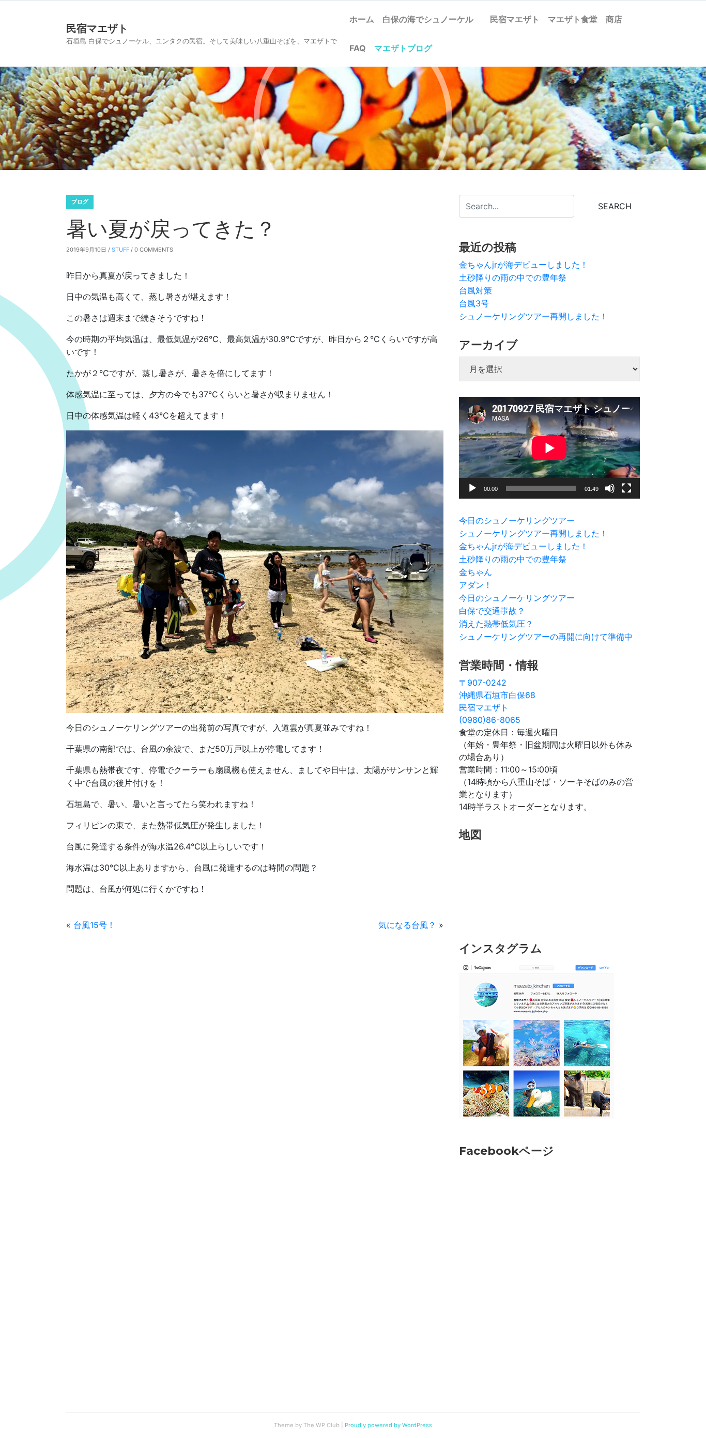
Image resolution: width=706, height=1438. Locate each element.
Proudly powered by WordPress (388, 1425)
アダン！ (475, 585)
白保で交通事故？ (492, 611)
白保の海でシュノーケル (432, 19)
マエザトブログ (403, 48)
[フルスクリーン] (626, 488)
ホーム (361, 19)
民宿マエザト (515, 19)
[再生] (472, 488)
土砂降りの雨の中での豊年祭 (512, 277)
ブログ (79, 201)
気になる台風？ (407, 925)
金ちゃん (475, 572)
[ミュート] (610, 488)
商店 (614, 19)
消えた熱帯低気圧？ (496, 624)
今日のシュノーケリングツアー (517, 520)
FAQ (357, 48)
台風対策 (475, 290)
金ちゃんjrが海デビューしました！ (523, 264)
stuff (120, 249)
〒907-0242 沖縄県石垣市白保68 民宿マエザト (497, 695)
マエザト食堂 (572, 19)
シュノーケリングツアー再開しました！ (533, 316)
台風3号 (474, 303)
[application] (549, 448)
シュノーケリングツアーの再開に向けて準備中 (546, 636)
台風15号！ (94, 925)
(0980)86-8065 (489, 720)
